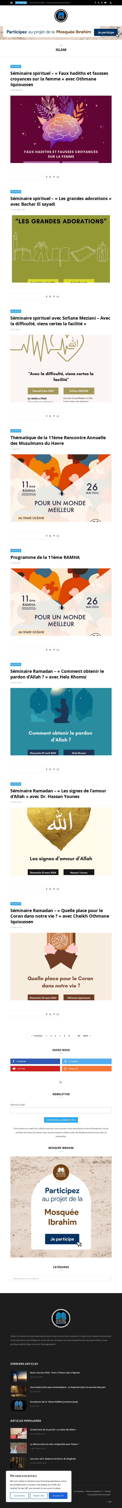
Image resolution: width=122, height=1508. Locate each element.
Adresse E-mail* (17, 1104)
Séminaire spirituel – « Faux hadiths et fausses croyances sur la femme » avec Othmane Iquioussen (59, 78)
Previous (38, 1035)
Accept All (58, 1495)
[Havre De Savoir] (61, 15)
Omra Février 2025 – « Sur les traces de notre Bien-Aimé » (51, 3)
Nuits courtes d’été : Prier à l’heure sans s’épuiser (55, 1372)
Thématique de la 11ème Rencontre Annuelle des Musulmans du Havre (58, 440)
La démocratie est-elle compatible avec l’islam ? (54, 1444)
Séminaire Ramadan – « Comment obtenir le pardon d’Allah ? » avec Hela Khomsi (57, 674)
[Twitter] (50, 177)
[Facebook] (46, 177)
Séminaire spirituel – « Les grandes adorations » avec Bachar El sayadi (60, 201)
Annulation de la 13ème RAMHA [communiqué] (54, 1401)
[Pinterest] (54, 177)
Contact (108, 1491)
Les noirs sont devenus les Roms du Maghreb (53, 1458)
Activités (15, 66)
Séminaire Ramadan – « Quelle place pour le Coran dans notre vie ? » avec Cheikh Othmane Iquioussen (59, 915)
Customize (19, 1495)
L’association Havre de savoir (98, 1494)
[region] (38, 1486)
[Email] (58, 177)
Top (109, 1502)
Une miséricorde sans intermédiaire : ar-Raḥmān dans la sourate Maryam (68, 1387)
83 (79, 1035)
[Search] (111, 2)
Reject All (39, 1495)
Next (85, 1035)
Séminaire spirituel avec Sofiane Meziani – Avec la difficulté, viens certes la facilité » (60, 320)
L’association (79, 1491)
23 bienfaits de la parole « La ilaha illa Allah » (53, 1429)
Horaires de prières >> (95, 1491)
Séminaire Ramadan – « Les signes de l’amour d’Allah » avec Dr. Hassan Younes (58, 793)
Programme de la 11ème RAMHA (45, 557)
